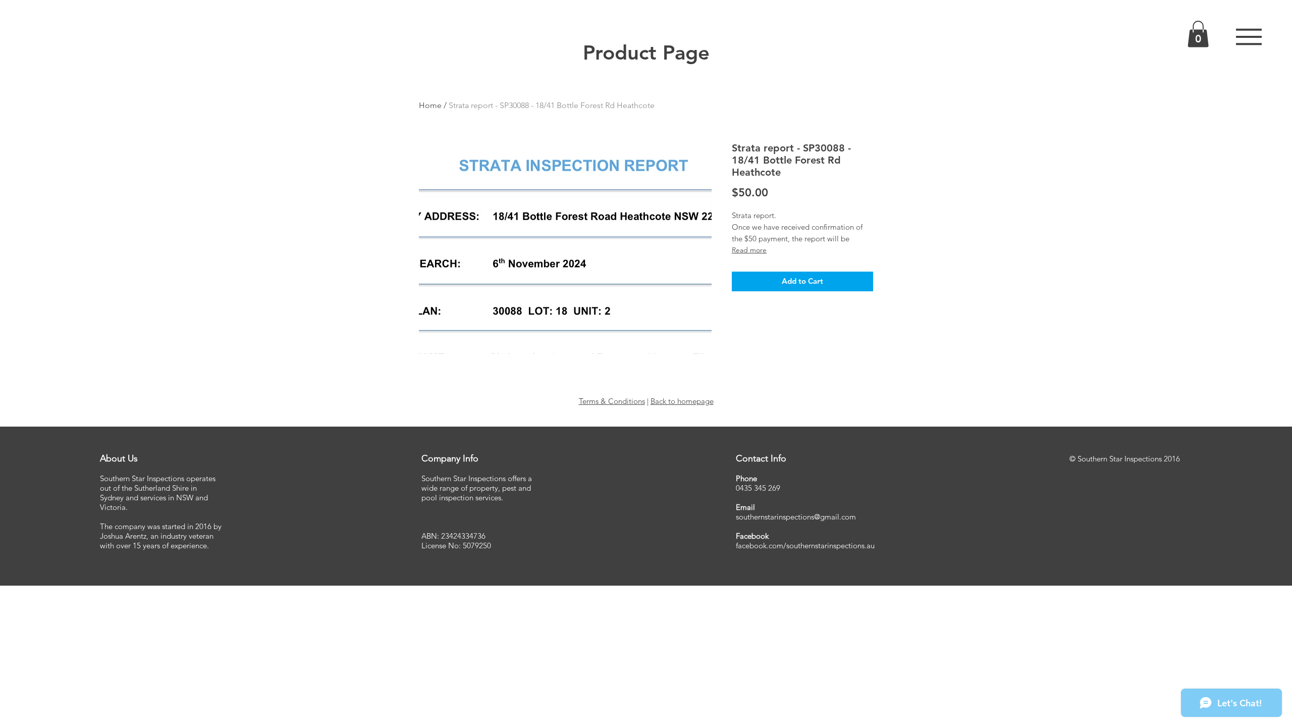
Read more (749, 249)
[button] (1249, 36)
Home (430, 105)
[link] (1198, 34)
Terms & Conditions (612, 401)
